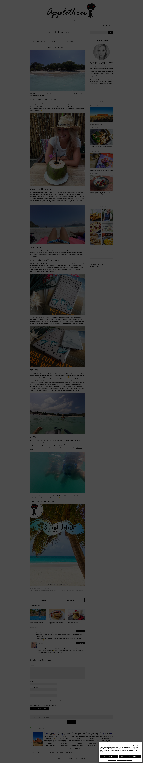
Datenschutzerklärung (122, 760)
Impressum (129, 760)
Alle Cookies (109, 756)
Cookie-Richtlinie (112, 760)
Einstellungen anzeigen (130, 756)
